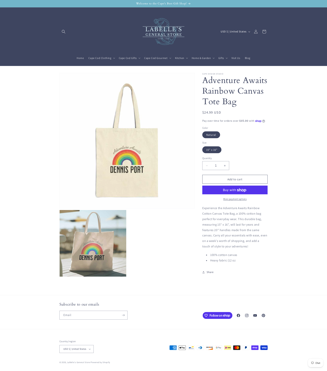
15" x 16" (211, 149)
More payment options (235, 199)
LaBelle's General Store (78, 362)
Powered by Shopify (100, 362)
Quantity (207, 158)
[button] (63, 31)
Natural (211, 135)
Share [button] (210, 272)
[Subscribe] (123, 315)
